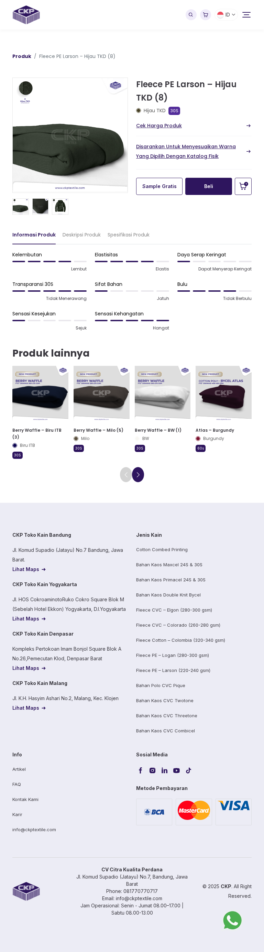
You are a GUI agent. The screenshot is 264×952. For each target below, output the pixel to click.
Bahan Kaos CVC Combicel (165, 730)
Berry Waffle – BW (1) (158, 430)
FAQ (16, 784)
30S (174, 110)
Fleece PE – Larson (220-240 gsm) (173, 670)
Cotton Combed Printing (162, 549)
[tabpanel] (132, 294)
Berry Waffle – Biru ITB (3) (37, 433)
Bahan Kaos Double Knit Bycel (168, 594)
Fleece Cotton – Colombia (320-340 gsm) (180, 640)
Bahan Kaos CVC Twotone (165, 700)
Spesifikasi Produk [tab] (129, 234)
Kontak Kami (25, 799)
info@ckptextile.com (34, 829)
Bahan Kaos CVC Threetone (166, 715)
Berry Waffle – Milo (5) (98, 430)
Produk (21, 56)
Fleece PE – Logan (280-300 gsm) (172, 655)
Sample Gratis (159, 186)
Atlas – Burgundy (215, 430)
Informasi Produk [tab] (34, 234)
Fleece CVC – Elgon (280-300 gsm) (174, 610)
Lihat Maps (25, 569)
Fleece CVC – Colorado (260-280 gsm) (178, 625)
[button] (138, 474)
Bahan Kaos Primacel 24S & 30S (171, 579)
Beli (208, 186)
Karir (17, 814)
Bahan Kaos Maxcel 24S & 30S (169, 564)
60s (200, 448)
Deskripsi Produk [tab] (82, 234)
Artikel (19, 769)
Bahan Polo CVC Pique (160, 685)
